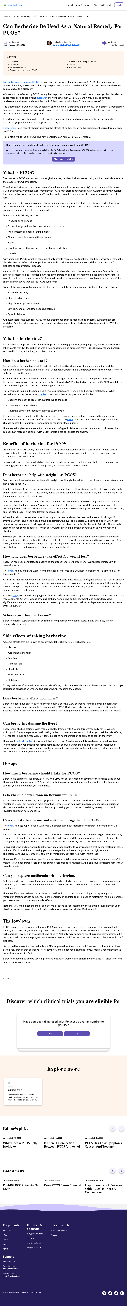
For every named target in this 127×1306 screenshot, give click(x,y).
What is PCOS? (16, 64)
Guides (5, 1240)
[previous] (112, 1128)
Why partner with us (35, 1234)
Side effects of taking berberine (82, 62)
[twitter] (116, 1295)
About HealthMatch (59, 1230)
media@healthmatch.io (11, 1276)
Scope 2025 (31, 1238)
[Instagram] (104, 1295)
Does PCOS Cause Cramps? (62, 1185)
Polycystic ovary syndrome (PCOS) (21, 82)
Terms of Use (36, 1292)
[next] (121, 1128)
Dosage (72, 64)
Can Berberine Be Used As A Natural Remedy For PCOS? (69, 16)
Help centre (7, 1262)
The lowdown (75, 67)
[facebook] (110, 1295)
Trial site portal (32, 1243)
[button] (119, 4)
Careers (54, 1235)
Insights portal (32, 1248)
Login (5, 1244)
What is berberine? (18, 67)
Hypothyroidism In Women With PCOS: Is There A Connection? (103, 1189)
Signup (5, 1249)
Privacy (25, 1292)
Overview (14, 62)
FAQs (5, 1235)
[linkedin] (122, 1295)
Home (5, 16)
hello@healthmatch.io (11, 1269)
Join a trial (7, 1230)
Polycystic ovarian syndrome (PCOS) (26, 16)
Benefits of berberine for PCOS (23, 70)
